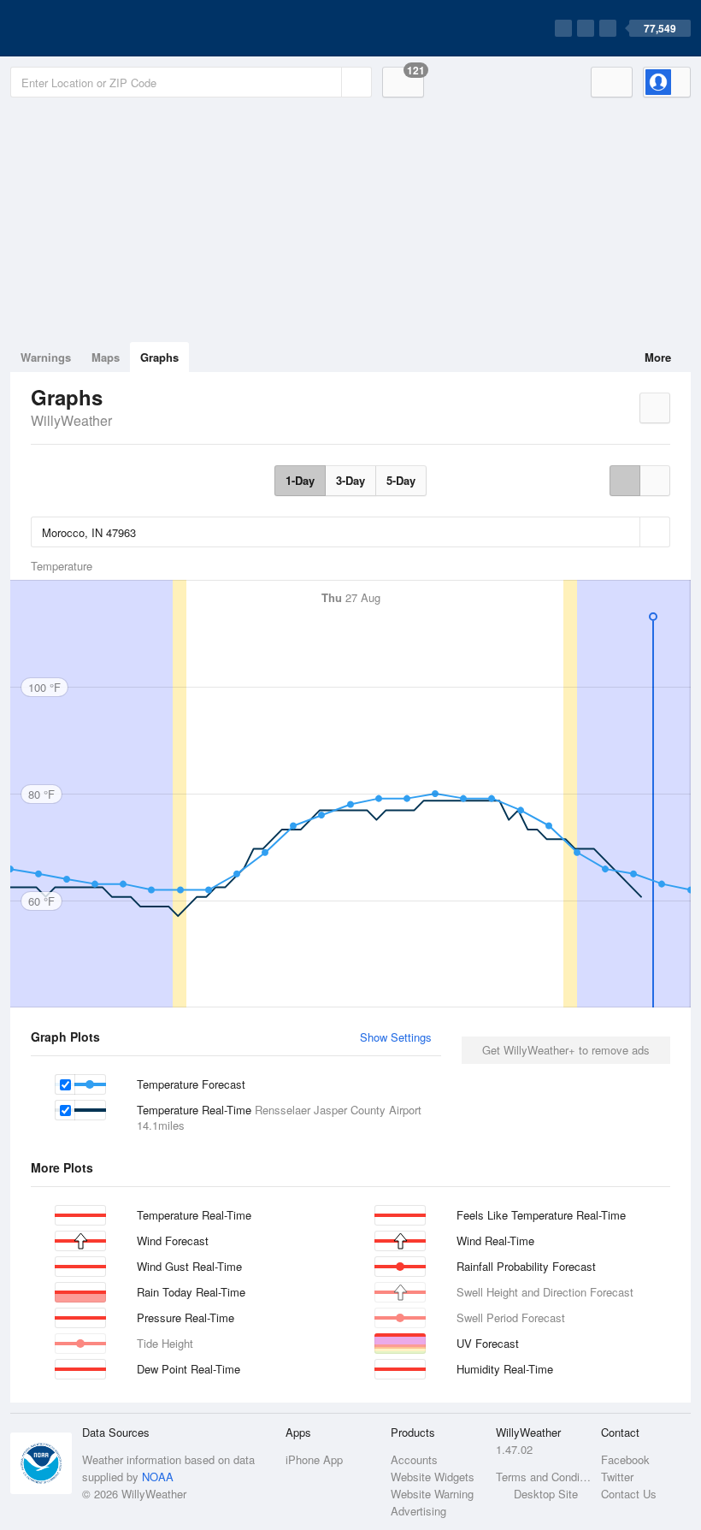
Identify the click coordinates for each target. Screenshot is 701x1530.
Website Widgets (432, 1476)
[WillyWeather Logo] (90, 28)
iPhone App (314, 1459)
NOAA (158, 1476)
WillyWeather (71, 420)
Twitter (617, 1476)
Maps (105, 357)
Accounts (414, 1459)
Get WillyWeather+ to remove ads (566, 1050)
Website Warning (432, 1494)
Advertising (418, 1511)
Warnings (46, 357)
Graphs (159, 357)
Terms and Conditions (543, 1476)
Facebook (625, 1459)
